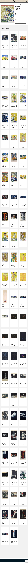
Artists (4, 2)
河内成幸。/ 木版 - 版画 (19, 4)
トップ (1, 2)
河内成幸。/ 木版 (8, 2)
